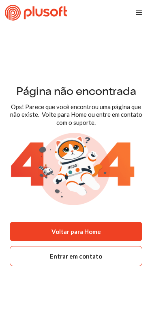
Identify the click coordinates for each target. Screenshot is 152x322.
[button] (139, 13)
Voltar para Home (76, 231)
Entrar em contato (76, 256)
